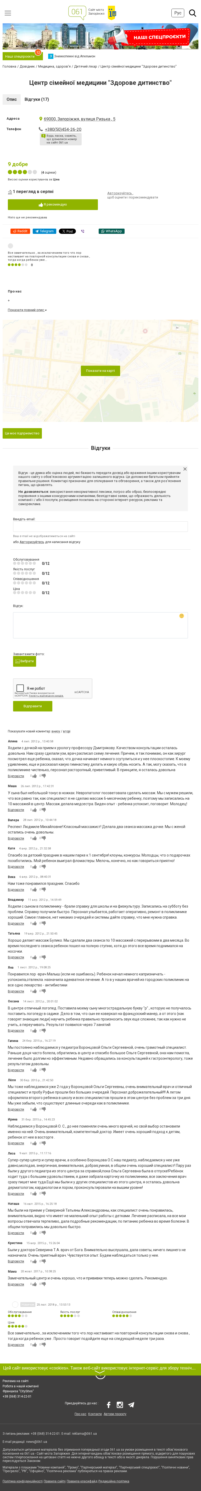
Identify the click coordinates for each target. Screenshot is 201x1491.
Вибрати (27, 661)
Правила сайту (55, 1481)
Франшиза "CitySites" (18, 1391)
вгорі (66, 731)
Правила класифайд (82, 1481)
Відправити (33, 706)
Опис (12, 99)
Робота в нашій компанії (21, 1386)
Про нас (80, 1414)
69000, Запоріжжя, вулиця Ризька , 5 (79, 119)
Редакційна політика (113, 1481)
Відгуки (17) (37, 99)
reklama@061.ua (84, 1433)
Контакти (95, 1414)
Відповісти (16, 776)
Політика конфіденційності (23, 1481)
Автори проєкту (115, 1414)
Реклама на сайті (16, 1381)
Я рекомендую (55, 204)
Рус (177, 12)
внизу (56, 731)
